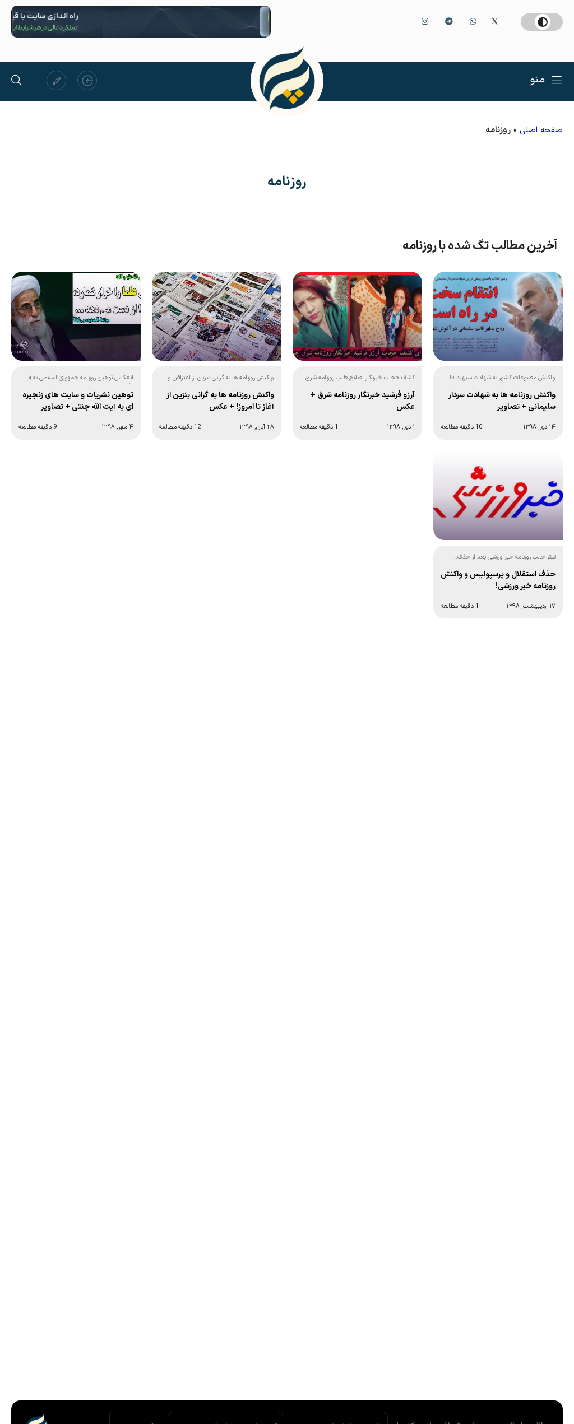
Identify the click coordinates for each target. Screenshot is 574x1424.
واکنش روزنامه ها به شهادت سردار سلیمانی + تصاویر (502, 401)
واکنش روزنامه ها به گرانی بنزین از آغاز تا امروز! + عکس (220, 401)
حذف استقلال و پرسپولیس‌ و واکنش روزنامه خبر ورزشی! (498, 580)
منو (537, 80)
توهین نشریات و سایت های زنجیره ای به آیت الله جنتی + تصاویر (77, 401)
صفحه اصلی (541, 130)
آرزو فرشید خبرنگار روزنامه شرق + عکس (363, 401)
